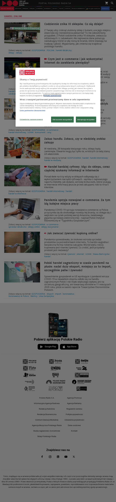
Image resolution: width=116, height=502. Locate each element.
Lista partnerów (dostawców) (32, 110)
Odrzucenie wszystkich (62, 119)
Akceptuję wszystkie (86, 119)
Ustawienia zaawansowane (31, 119)
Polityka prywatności (52, 95)
